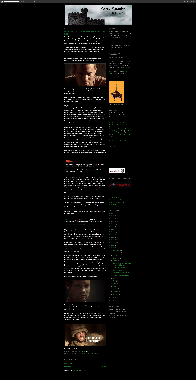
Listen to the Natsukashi (116, 202)
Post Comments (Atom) (80, 370)
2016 (113, 229)
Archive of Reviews (115, 121)
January (115, 294)
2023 (113, 213)
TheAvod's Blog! (114, 197)
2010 (113, 245)
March (115, 289)
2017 (113, 226)
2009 (113, 248)
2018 (113, 224)
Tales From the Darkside (116, 139)
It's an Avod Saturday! (119, 267)
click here (112, 47)
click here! (125, 37)
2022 (113, 216)
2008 (113, 297)
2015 (113, 232)
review (96, 353)
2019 (113, 221)
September (116, 258)
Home (85, 366)
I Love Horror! (113, 204)
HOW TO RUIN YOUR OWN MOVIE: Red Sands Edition (84, 32)
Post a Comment (69, 363)
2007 (113, 300)
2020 (113, 218)
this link (127, 67)
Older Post (103, 366)
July (114, 278)
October (115, 255)
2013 (113, 237)
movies (90, 353)
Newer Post (67, 366)
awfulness (83, 353)
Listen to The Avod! (115, 200)
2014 (113, 234)
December (116, 250)
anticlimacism (74, 353)
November (116, 253)
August (115, 261)
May (114, 283)
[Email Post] (86, 351)
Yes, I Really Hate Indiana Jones (119, 141)
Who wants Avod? (117, 270)
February (116, 291)
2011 (113, 242)
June (114, 281)
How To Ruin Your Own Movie (118, 123)
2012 (113, 240)
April (114, 286)
